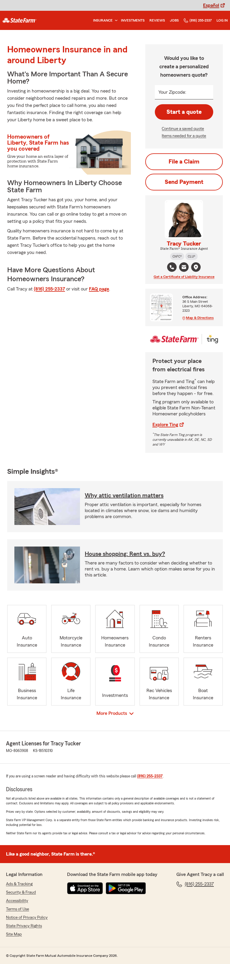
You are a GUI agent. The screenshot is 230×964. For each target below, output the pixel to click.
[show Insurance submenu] (115, 20)
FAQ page (99, 289)
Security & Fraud (21, 892)
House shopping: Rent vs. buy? (125, 554)
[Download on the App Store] (85, 888)
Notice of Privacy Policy (27, 917)
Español (211, 5)
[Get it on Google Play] (126, 888)
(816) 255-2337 (201, 20)
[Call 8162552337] (172, 267)
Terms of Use (17, 909)
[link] (19, 20)
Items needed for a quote (184, 136)
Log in (222, 20)
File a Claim (184, 162)
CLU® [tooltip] (191, 256)
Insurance (103, 20)
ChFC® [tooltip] (177, 256)
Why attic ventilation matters (124, 496)
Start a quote (184, 112)
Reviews (157, 20)
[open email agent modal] (184, 267)
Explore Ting (165, 424)
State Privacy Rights (24, 926)
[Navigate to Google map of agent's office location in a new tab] (196, 267)
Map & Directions (200, 318)
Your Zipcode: (172, 92)
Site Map (14, 934)
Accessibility (17, 901)
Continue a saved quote (183, 129)
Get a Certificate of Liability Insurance (184, 277)
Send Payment (184, 182)
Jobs (174, 20)
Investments (133, 20)
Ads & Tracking (19, 884)
